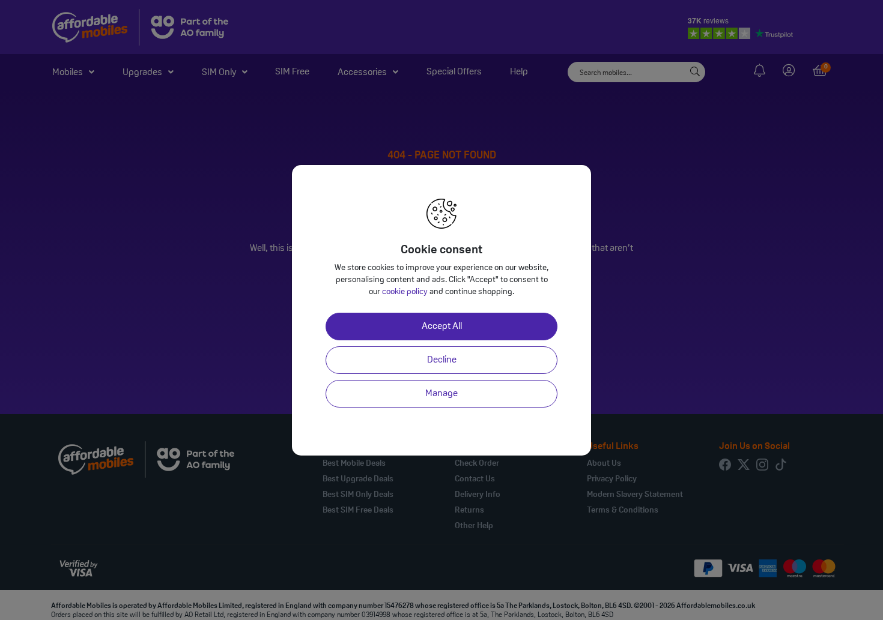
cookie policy (405, 291)
